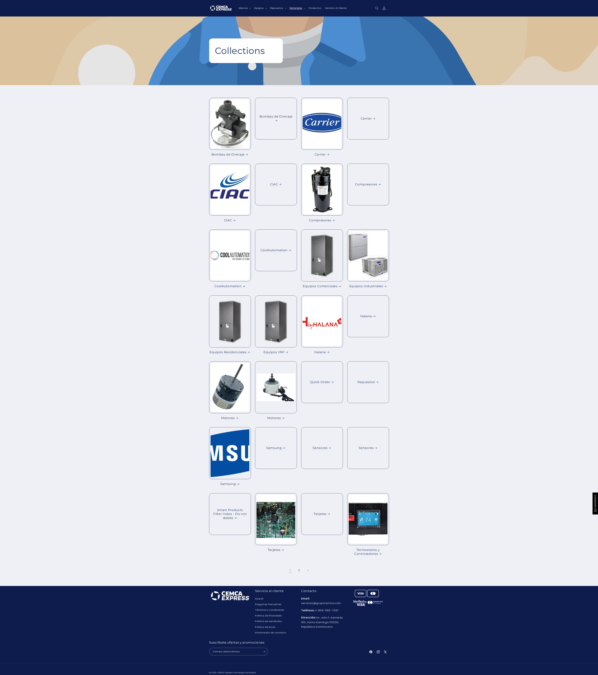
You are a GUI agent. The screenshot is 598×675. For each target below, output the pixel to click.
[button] (244, 8)
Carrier (320, 154)
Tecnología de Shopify (244, 672)
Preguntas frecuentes (268, 604)
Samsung (228, 484)
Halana (320, 352)
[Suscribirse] (264, 651)
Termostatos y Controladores (367, 552)
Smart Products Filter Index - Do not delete (230, 514)
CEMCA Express (225, 672)
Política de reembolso (268, 621)
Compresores (320, 220)
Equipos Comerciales (320, 286)
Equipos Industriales (366, 286)
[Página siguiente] (307, 570)
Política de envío (265, 627)
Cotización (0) (595, 503)
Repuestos (366, 382)
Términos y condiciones (269, 609)
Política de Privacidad (268, 615)
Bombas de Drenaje (227, 154)
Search (259, 598)
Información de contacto (270, 632)
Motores (228, 418)
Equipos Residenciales (227, 352)
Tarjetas (274, 550)
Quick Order (320, 382)
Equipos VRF (274, 352)
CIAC (228, 220)
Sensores (320, 448)
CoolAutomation (228, 286)
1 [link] (290, 570)
